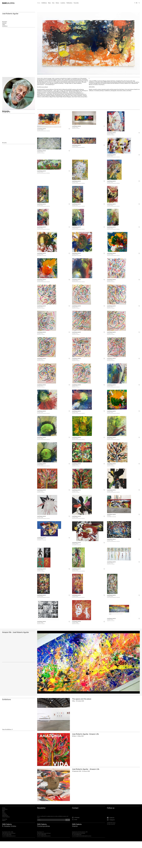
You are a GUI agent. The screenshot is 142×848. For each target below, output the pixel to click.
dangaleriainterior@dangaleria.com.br (83, 835)
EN (136, 2)
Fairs (53, 2)
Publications (69, 2)
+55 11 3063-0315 (42, 834)
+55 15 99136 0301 (77, 834)
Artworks (4, 23)
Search (3, 820)
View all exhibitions (7, 729)
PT (134, 2)
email (75, 819)
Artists (38, 2)
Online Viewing (5, 816)
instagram (112, 819)
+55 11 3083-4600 (7, 834)
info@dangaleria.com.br (10, 835)
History (57, 2)
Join (68, 819)
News (49, 2)
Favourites (76, 2)
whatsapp (76, 817)
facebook (111, 817)
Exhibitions (44, 2)
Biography (4, 21)
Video (3, 24)
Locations (63, 2)
